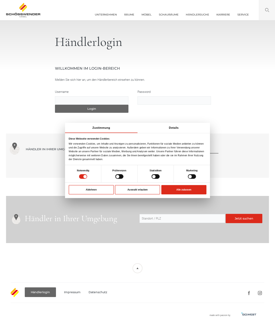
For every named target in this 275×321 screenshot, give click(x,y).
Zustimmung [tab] (101, 127)
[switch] (119, 176)
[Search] (267, 10)
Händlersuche (197, 14)
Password (144, 92)
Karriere (223, 14)
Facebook (248, 293)
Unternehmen (106, 14)
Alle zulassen (183, 189)
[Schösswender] (23, 10)
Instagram (259, 293)
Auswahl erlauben (137, 189)
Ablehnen (91, 189)
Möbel (147, 14)
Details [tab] (174, 127)
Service (243, 14)
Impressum (72, 292)
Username (62, 92)
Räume (129, 14)
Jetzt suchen (244, 218)
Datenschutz (98, 292)
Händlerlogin (40, 292)
